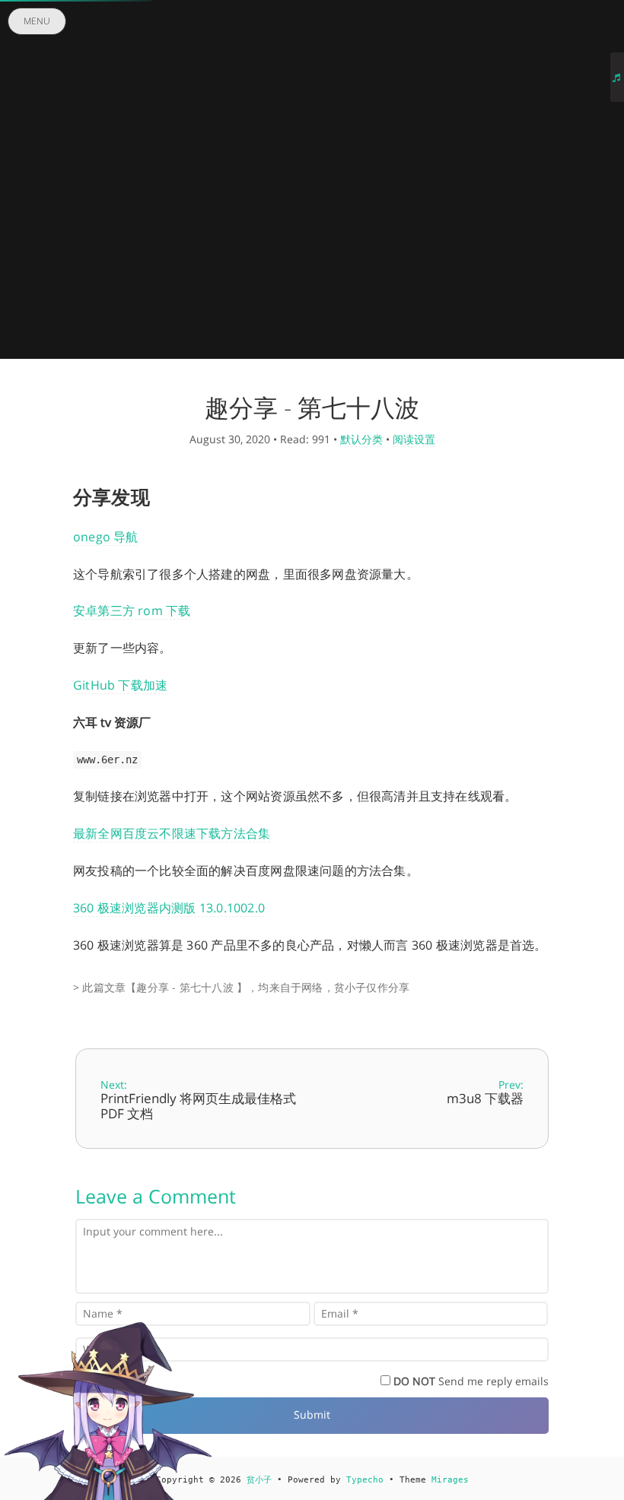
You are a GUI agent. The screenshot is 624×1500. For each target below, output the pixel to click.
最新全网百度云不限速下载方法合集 (171, 833)
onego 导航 (105, 536)
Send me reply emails (471, 1381)
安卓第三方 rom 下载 (132, 610)
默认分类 (361, 439)
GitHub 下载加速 (120, 685)
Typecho (365, 1480)
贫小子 (259, 1480)
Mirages (450, 1480)
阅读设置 (414, 439)
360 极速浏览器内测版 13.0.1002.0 (169, 907)
